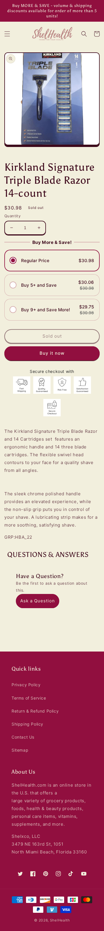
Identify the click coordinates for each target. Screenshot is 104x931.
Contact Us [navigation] (23, 737)
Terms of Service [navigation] (29, 698)
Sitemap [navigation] (20, 750)
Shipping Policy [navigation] (27, 724)
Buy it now (52, 353)
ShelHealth (60, 920)
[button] (7, 33)
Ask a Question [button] (37, 601)
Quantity (12, 216)
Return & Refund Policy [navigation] (35, 711)
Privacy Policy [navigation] (26, 684)
